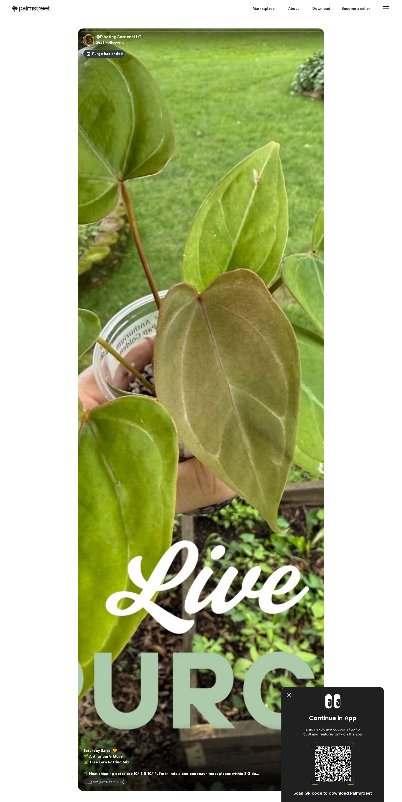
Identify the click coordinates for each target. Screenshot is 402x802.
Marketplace (264, 8)
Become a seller (356, 8)
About (293, 8)
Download (321, 8)
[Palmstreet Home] (31, 9)
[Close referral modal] (289, 694)
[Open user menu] (385, 8)
